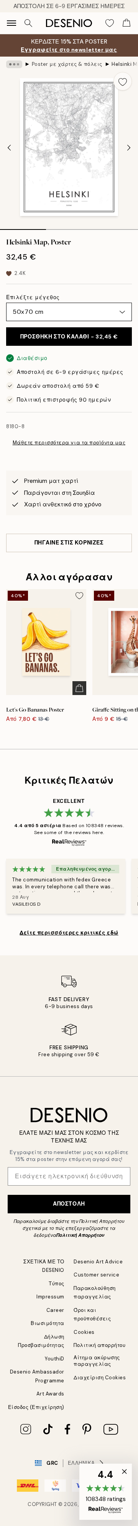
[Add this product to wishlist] (122, 81)
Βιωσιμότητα (47, 1323)
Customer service (96, 1274)
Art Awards (50, 1393)
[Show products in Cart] (126, 23)
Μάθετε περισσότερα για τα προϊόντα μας (69, 442)
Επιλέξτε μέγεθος (33, 297)
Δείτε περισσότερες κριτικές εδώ (69, 932)
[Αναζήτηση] (28, 23)
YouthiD (54, 1358)
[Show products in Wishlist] (109, 23)
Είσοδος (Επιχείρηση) (36, 1407)
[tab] (23, 227)
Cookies (84, 1332)
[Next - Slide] (129, 148)
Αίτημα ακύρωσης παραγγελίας (97, 1360)
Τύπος (56, 1283)
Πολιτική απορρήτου (99, 1345)
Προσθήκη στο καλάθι (69, 336)
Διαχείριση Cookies (100, 1377)
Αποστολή (69, 1203)
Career (55, 1310)
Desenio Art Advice (98, 1261)
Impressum (50, 1296)
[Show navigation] (11, 23)
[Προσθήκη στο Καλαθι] (79, 688)
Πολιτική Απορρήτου (80, 1235)
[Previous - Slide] (9, 148)
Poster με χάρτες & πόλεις (67, 64)
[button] (105, 1492)
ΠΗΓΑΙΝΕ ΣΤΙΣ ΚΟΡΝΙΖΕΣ (69, 542)
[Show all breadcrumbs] (14, 64)
